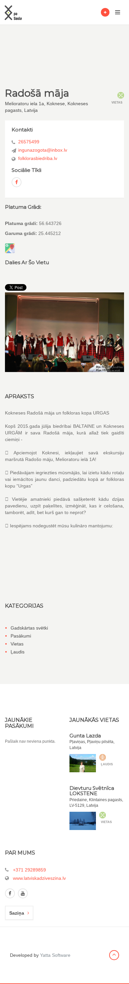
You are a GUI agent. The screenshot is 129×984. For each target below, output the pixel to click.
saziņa (16, 913)
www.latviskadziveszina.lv (39, 878)
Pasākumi (21, 636)
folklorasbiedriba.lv (37, 158)
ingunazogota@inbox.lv (42, 150)
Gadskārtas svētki (29, 628)
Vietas (17, 643)
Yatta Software (55, 955)
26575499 (28, 141)
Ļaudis (17, 651)
